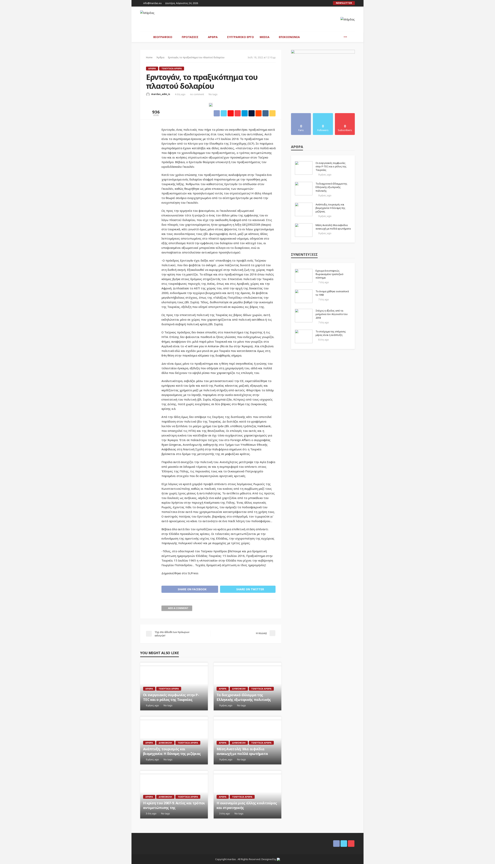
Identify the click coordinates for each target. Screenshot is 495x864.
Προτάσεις (190, 37)
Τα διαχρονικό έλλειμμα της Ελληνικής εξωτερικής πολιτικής (244, 697)
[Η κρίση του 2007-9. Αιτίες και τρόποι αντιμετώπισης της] (174, 794)
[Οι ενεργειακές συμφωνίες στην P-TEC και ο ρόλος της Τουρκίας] (174, 686)
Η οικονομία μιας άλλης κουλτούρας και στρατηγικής (247, 805)
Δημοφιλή (239, 688)
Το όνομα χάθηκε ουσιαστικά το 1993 (332, 293)
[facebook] (317, 3)
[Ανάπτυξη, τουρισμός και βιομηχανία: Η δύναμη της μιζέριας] (174, 740)
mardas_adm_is (160, 94)
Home (149, 57)
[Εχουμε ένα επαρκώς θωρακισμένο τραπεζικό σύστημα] (303, 275)
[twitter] (322, 3)
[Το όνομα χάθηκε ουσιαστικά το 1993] (303, 296)
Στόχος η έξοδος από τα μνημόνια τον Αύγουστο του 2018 (332, 314)
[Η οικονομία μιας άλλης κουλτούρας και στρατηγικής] (247, 794)
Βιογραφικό (162, 37)
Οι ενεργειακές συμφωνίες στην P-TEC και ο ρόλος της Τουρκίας (171, 697)
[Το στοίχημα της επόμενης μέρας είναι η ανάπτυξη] (303, 336)
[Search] (351, 37)
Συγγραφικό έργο (240, 37)
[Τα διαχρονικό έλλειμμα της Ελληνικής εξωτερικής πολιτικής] (247, 686)
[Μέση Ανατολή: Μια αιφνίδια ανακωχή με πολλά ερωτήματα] (247, 740)
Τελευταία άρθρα (171, 68)
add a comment (178, 608)
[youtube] (327, 3)
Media (264, 37)
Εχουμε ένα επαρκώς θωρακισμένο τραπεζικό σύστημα (329, 274)
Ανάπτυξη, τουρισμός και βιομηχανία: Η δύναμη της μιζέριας (172, 751)
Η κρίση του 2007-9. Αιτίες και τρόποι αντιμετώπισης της (174, 805)
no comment (197, 94)
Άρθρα (213, 37)
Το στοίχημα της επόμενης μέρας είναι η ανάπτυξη (331, 333)
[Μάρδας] (147, 12)
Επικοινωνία (289, 37)
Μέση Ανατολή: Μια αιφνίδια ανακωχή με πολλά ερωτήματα (242, 751)
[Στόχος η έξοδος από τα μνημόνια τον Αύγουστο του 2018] (303, 315)
